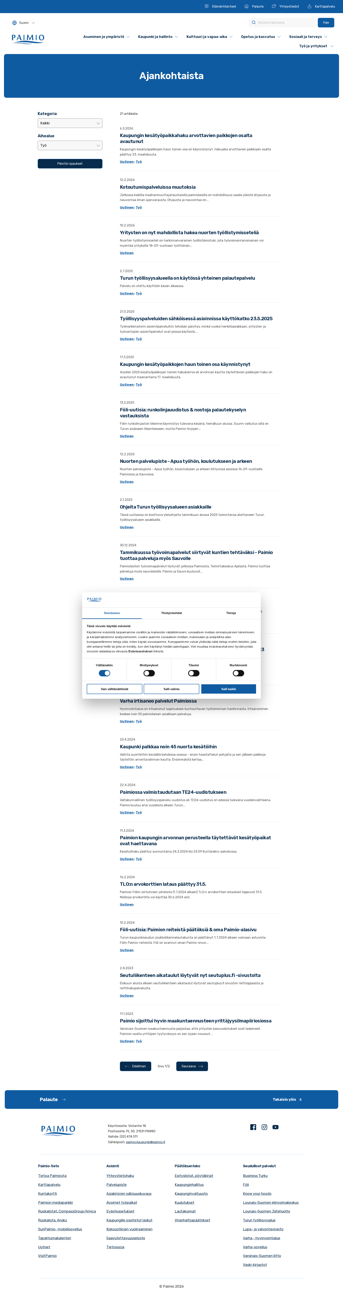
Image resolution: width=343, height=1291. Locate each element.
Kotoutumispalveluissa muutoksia (158, 187)
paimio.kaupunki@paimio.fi (145, 1142)
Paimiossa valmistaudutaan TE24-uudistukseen (173, 792)
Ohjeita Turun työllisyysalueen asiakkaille (165, 507)
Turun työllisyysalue (259, 1220)
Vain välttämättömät (114, 689)
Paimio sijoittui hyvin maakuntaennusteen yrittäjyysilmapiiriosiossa (195, 1021)
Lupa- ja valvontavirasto (263, 1229)
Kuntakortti (47, 1193)
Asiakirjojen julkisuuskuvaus (128, 1193)
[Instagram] (264, 1128)
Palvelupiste (116, 1185)
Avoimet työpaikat (121, 1202)
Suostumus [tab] (112, 613)
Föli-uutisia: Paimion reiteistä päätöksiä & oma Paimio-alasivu (188, 929)
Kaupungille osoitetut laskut (129, 1220)
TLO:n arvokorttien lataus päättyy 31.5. (163, 884)
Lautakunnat (185, 1211)
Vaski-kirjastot (255, 1265)
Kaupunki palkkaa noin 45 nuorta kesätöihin (168, 746)
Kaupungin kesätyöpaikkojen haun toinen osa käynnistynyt (185, 364)
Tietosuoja (115, 1247)
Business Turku (255, 1176)
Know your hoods (257, 1193)
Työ (139, 162)
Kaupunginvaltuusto (191, 1193)
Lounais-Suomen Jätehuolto (266, 1211)
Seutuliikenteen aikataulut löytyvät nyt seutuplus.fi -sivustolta (190, 975)
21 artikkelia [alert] (129, 114)
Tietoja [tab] (231, 613)
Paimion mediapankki (55, 1202)
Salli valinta (171, 689)
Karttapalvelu (49, 1185)
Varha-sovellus (255, 1247)
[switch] (149, 673)
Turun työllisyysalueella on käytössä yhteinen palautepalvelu (187, 278)
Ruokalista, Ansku (52, 1220)
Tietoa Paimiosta (52, 1176)
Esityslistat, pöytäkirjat (194, 1176)
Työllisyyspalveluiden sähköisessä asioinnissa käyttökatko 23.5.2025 (196, 318)
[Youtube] (275, 1128)
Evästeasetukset (120, 1211)
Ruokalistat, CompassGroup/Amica (67, 1211)
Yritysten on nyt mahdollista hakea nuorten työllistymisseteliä (189, 232)
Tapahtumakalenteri (54, 1238)
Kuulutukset (184, 1202)
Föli (246, 1185)
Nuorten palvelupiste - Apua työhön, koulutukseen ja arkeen (186, 461)
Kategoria (47, 113)
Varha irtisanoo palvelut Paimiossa (158, 701)
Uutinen (127, 162)
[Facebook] (253, 1128)
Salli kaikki (228, 689)
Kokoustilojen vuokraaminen (129, 1229)
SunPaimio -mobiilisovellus (60, 1229)
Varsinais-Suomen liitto (262, 1256)
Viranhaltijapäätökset (192, 1220)
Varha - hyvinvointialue (261, 1238)
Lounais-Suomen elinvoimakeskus (271, 1202)
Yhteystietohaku (120, 1176)
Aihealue (46, 135)
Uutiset (44, 1247)
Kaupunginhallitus (189, 1185)
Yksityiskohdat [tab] (171, 613)
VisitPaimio (47, 1256)
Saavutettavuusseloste (125, 1238)
